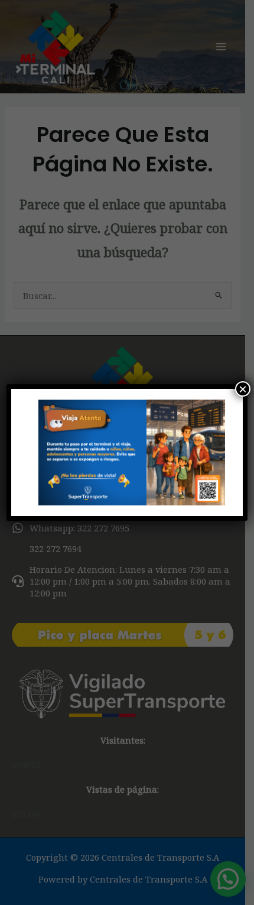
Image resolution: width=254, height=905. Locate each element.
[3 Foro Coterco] (127, 452)
